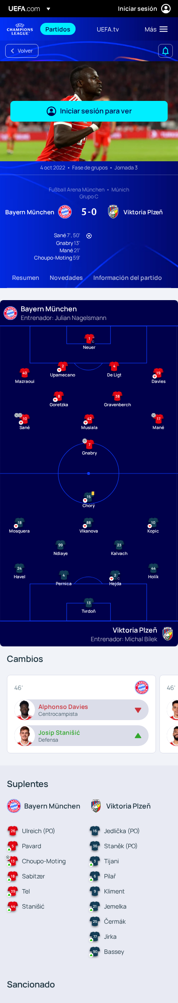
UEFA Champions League (20, 29)
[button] (154, 28)
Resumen (25, 277)
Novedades (66, 277)
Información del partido (127, 277)
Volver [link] (25, 50)
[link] (58, 28)
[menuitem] (64, 28)
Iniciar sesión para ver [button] (96, 111)
